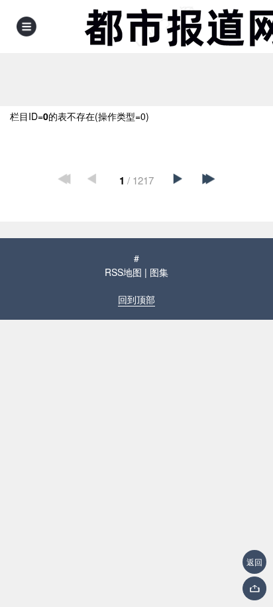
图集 (159, 272)
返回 (254, 561)
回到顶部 (136, 299)
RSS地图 (123, 272)
